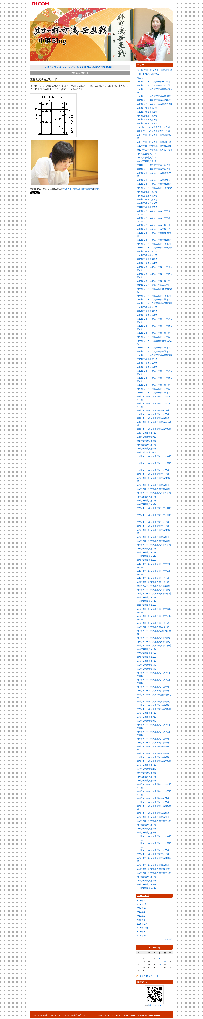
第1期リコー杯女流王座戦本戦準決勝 (154, 429)
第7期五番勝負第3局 (146, 773)
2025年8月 (142, 935)
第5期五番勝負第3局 (146, 657)
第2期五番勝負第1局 (146, 496)
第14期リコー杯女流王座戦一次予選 (153, 281)
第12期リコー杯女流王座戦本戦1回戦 (154, 180)
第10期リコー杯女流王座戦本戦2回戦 (154, 100)
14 (165, 961)
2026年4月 (142, 916)
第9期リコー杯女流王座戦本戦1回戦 (153, 865)
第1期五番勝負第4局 (146, 444)
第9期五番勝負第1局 (146, 876)
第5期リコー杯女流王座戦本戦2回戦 (153, 641)
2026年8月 (142, 900)
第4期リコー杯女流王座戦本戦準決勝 (154, 593)
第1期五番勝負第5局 (146, 448)
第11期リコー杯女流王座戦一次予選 (153, 127)
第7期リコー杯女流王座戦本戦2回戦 (153, 757)
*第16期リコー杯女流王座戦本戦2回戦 (154, 70)
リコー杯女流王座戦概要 (148, 74)
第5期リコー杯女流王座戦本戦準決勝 (154, 645)
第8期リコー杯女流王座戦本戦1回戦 (153, 813)
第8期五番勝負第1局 (146, 825)
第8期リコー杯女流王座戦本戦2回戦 (153, 817)
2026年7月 (142, 904)
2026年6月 (142, 908)
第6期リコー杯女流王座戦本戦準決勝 (78, 189)
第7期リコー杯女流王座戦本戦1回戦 (153, 753)
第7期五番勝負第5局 (146, 780)
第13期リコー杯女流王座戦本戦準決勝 (154, 247)
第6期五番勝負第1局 (146, 713)
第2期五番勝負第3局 (146, 504)
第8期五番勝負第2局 (146, 828)
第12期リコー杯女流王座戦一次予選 (153, 165)
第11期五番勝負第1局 (147, 153)
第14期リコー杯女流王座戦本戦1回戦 (154, 295)
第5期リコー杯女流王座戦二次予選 (153, 627)
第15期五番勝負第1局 (147, 359)
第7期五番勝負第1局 (146, 765)
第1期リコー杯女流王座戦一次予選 (153, 410)
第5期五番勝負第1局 (146, 649)
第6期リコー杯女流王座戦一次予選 (153, 687)
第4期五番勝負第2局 (146, 601)
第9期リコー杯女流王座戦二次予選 (153, 854)
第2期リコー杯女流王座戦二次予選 (153, 474)
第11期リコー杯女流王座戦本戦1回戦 (154, 142)
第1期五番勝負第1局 (146, 433)
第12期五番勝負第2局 (147, 195)
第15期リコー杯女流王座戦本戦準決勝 (154, 355)
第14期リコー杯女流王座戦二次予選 (153, 285)
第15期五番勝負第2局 (147, 363)
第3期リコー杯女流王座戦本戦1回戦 (153, 537)
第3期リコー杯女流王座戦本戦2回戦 (153, 541)
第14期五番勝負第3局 (147, 315)
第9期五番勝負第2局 (146, 880)
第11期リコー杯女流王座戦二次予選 (153, 131)
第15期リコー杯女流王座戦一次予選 (153, 333)
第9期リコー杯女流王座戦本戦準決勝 (154, 873)
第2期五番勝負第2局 (146, 500)
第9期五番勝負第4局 (146, 888)
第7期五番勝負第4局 (146, 776)
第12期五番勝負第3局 (147, 199)
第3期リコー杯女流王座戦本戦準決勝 (154, 545)
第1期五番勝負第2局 (146, 437)
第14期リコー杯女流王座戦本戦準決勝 (154, 303)
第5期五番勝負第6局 (146, 669)
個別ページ (98, 189)
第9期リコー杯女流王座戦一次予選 (153, 850)
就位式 (140, 78)
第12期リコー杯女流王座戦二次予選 (153, 169)
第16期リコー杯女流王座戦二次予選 (153, 389)
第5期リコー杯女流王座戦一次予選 (153, 623)
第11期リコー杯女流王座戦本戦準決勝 (154, 150)
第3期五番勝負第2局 (146, 552)
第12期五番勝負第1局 (147, 192)
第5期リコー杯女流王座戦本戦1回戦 (153, 638)
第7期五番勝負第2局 (146, 769)
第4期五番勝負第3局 (146, 605)
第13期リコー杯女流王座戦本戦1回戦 (154, 240)
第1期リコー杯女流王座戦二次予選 (153, 414)
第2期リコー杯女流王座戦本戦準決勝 (154, 493)
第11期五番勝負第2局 (147, 157)
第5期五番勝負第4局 (146, 661)
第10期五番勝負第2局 (147, 112)
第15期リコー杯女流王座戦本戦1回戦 (154, 347)
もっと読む (167, 939)
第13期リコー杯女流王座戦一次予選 (153, 225)
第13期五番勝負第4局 (147, 263)
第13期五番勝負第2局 (147, 255)
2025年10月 (142, 928)
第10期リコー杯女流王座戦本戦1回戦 (154, 96)
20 (160, 964)
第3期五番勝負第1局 (146, 548)
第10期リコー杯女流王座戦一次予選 (153, 81)
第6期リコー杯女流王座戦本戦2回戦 (153, 705)
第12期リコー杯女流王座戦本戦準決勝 (154, 188)
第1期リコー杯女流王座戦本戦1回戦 (153, 418)
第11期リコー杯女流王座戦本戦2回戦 (154, 146)
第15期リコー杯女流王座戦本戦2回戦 (154, 351)
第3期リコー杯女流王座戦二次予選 (153, 526)
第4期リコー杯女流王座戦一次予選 (153, 578)
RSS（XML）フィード (149, 976)
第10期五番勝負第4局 (147, 119)
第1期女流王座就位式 (147, 452)
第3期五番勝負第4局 (146, 560)
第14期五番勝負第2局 (147, 311)
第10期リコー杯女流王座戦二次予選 (153, 85)
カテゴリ (142, 65)
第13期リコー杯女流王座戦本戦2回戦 (154, 244)
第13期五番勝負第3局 (147, 259)
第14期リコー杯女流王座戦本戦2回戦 (154, 299)
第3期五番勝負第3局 (146, 556)
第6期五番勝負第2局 (146, 717)
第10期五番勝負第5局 (147, 123)
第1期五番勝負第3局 (146, 441)
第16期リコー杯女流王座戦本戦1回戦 (154, 392)
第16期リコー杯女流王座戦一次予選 (153, 385)
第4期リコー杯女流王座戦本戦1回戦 (153, 586)
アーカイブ (143, 895)
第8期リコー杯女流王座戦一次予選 (153, 798)
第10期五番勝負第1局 (147, 108)
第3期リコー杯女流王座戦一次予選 (153, 522)
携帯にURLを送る (155, 1005)
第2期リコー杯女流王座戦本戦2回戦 (153, 489)
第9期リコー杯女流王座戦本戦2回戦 (153, 869)
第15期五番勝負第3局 (147, 367)
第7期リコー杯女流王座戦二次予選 (153, 742)
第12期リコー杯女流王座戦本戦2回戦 (154, 184)
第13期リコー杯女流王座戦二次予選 (153, 229)
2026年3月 (142, 920)
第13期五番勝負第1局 (147, 251)
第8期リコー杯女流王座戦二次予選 (153, 802)
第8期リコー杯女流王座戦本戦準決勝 (154, 821)
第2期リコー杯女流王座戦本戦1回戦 (153, 485)
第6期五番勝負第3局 (146, 721)
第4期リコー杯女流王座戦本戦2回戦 (153, 589)
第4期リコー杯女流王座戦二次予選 (153, 582)
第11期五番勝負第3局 (147, 161)
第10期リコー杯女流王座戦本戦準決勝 (154, 104)
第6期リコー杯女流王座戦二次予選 (153, 690)
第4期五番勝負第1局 (146, 597)
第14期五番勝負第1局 (147, 307)
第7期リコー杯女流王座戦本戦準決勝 (154, 761)
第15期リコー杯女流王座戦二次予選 (153, 337)
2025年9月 (142, 931)
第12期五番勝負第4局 (147, 203)
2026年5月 (142, 912)
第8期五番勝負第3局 (146, 832)
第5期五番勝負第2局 (146, 653)
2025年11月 (142, 924)
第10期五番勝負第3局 (147, 115)
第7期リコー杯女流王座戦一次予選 (153, 738)
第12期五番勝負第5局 (147, 207)
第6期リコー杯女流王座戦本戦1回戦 (153, 701)
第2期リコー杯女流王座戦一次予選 (153, 470)
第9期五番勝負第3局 (146, 884)
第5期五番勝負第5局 (146, 665)
